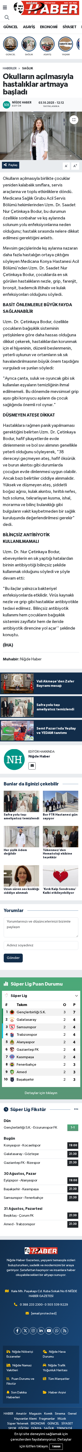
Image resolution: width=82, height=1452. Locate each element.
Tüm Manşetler (59, 1378)
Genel (72, 1413)
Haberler (10, 68)
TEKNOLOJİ (64, 1428)
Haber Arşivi (57, 1392)
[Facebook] (17, 1330)
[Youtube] (48, 1330)
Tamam (56, 1446)
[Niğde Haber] (14, 759)
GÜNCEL (10, 27)
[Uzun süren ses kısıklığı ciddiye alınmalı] (21, 875)
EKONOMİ (49, 27)
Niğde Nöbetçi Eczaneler (20, 1354)
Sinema (60, 1413)
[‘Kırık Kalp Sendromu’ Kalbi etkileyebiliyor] (60, 875)
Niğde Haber (39, 756)
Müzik (62, 1418)
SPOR (12, 1428)
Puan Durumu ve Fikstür (21, 1381)
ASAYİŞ (29, 27)
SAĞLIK (27, 68)
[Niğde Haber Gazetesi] (46, 7)
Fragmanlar (47, 1418)
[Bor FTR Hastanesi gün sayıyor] (60, 801)
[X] (25, 1330)
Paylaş (13, 165)
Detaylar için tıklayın (41, 1093)
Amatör (21, 1413)
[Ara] (7, 18)
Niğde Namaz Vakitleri (19, 1368)
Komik (48, 1413)
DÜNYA (36, 1428)
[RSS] (64, 1330)
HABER (8, 1413)
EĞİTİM (24, 1428)
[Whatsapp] (56, 1330)
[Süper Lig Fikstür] (76, 1109)
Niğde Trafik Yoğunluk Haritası (55, 1368)
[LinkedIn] (41, 1330)
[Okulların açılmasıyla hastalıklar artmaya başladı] (41, 136)
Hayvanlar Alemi (25, 1418)
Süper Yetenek (17, 1423)
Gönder (13, 958)
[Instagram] (33, 1330)
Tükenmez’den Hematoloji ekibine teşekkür (57, 854)
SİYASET (69, 27)
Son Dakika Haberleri (17, 1395)
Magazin (35, 1413)
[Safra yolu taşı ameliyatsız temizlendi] (21, 801)
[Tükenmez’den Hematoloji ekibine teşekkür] (60, 836)
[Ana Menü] (5, 8)
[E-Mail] (32, 766)
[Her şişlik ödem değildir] (21, 836)
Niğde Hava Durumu (54, 1354)
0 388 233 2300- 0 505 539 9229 (44, 1304)
